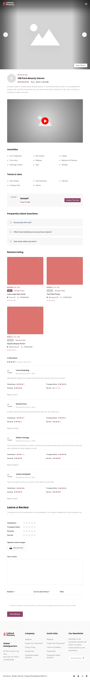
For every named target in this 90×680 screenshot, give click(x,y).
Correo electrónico (41, 592)
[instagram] (82, 676)
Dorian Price (21, 404)
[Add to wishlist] (40, 260)
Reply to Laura (12, 395)
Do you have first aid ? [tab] (23, 222)
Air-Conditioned (16, 156)
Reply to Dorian (12, 428)
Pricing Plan (29, 651)
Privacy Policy (30, 647)
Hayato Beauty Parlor (16, 344)
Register (28, 639)
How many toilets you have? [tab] (25, 241)
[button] (5, 34)
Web (62, 592)
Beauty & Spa (22, 75)
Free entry (14, 160)
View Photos (81, 65)
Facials (64, 156)
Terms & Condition (54, 647)
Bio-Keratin (40, 156)
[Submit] (83, 658)
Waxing (64, 165)
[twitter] (78, 676)
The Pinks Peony (53, 294)
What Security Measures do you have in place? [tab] (33, 232)
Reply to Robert (12, 465)
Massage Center (16, 165)
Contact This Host (72, 200)
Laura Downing (22, 370)
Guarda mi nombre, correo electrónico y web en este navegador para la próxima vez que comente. (43, 605)
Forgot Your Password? (34, 643)
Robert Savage (22, 437)
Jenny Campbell (23, 474)
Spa (37, 165)
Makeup (39, 160)
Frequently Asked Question (31, 656)
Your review (12, 557)
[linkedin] (86, 676)
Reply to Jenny (12, 498)
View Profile (25, 202)
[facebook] (74, 676)
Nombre (11, 592)
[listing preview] (25, 271)
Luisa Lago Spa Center (16, 294)
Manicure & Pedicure (69, 160)
